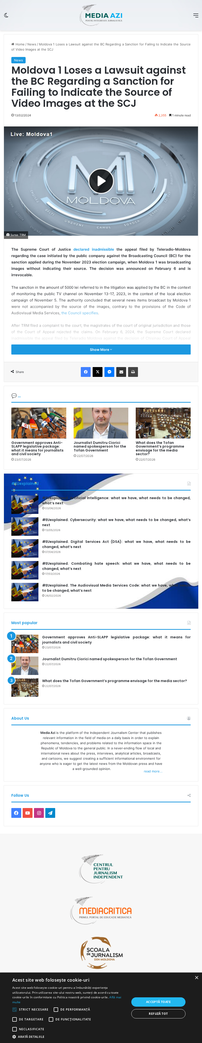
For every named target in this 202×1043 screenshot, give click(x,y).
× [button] (196, 978)
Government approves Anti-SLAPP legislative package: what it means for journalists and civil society (37, 448)
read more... (153, 771)
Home (19, 44)
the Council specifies (79, 313)
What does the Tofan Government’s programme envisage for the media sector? (160, 448)
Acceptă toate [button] (158, 1002)
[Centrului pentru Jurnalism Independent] (101, 15)
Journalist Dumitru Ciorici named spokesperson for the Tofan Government (100, 446)
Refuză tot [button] (158, 1014)
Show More (100, 349)
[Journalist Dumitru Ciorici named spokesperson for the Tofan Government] (101, 423)
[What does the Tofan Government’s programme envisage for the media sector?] (163, 423)
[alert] (101, 1008)
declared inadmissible (93, 249)
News (31, 44)
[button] (69, 1036)
